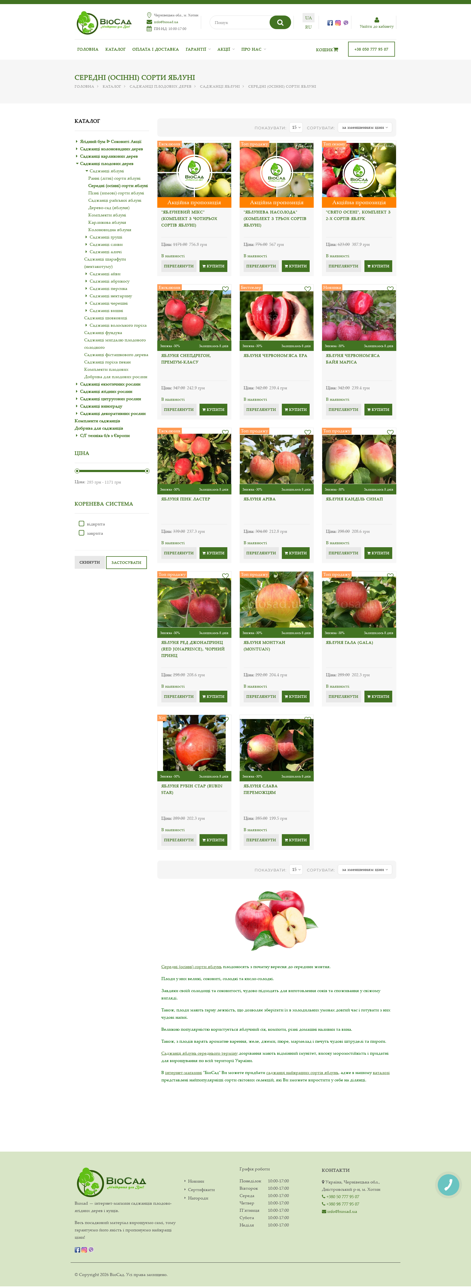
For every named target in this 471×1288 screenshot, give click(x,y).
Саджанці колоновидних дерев (111, 149)
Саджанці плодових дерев (161, 86)
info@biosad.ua (166, 21)
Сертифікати (201, 1189)
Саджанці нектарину (111, 296)
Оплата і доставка (155, 49)
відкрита (96, 524)
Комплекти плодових (106, 369)
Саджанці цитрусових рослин (110, 399)
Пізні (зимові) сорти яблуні (116, 193)
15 (294, 127)
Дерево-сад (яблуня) (108, 207)
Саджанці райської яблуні (114, 200)
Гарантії (196, 49)
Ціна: (80, 482)
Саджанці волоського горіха (118, 325)
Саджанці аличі (106, 252)
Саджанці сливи (106, 244)
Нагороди (198, 1198)
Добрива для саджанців (99, 428)
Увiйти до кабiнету (377, 26)
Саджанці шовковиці (105, 318)
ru (308, 27)
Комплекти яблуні (107, 215)
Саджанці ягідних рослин (106, 391)
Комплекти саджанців (97, 421)
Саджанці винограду (101, 406)
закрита (95, 533)
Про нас (251, 49)
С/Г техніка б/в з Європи (105, 435)
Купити (215, 266)
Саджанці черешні (109, 303)
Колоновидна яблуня (109, 229)
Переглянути (179, 266)
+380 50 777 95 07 (342, 1197)
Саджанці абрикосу (109, 281)
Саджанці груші (106, 237)
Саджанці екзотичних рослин (110, 384)
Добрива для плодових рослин (115, 377)
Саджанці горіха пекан (107, 362)
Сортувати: (321, 128)
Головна (88, 49)
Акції (224, 49)
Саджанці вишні (106, 310)
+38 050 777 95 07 (371, 49)
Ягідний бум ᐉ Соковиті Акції (110, 141)
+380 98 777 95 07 (342, 1204)
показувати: (270, 128)
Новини (196, 1181)
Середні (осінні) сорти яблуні (118, 185)
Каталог (115, 49)
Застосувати (126, 562)
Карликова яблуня (107, 222)
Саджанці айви (105, 274)
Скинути (90, 562)
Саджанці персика (108, 288)
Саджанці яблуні (220, 86)
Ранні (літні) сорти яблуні (114, 178)
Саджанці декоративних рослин (113, 413)
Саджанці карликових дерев (109, 156)
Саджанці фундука (103, 332)
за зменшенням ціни (363, 127)
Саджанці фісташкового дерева (116, 354)
